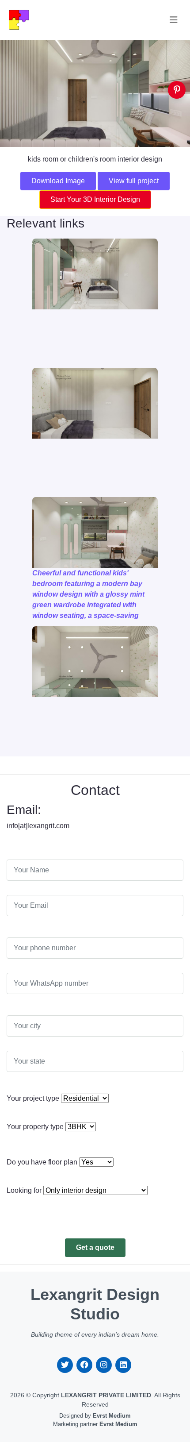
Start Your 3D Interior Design (95, 199)
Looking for (24, 1190)
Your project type (33, 1098)
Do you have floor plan (42, 1162)
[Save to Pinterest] (177, 90)
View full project (134, 181)
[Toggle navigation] (173, 20)
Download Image (58, 181)
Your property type (35, 1126)
